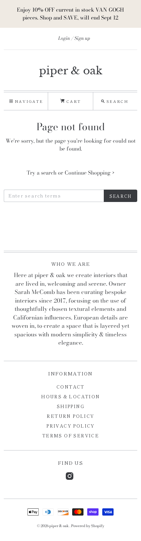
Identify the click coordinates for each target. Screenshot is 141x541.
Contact (70, 386)
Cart (73, 101)
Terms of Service (70, 435)
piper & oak (70, 70)
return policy (70, 416)
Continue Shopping (89, 173)
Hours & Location (70, 396)
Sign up (82, 38)
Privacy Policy (70, 425)
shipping (70, 406)
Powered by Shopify (87, 526)
